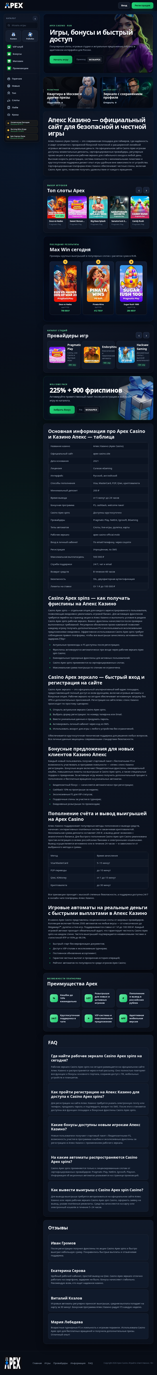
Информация (78, 1363)
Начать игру (61, 59)
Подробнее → (55, 102)
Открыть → (110, 102)
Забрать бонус (62, 409)
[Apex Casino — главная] (14, 5)
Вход (124, 5)
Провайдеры (60, 1363)
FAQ (90, 1363)
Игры (47, 1363)
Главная (37, 1363)
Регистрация (142, 5)
